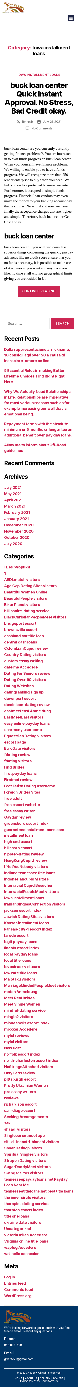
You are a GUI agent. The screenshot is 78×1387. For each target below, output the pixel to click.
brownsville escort (20, 629)
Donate (58, 1378)
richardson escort (20, 1104)
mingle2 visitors (18, 1017)
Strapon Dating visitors (25, 1160)
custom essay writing (23, 661)
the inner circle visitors (24, 1197)
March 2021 (14, 506)
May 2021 (13, 494)
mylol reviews (16, 1035)
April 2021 (13, 500)
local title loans (17, 960)
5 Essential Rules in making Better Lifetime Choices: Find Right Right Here (34, 376)
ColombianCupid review (26, 648)
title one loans (16, 1216)
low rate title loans (20, 973)
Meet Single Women (22, 1004)
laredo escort (16, 935)
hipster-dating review (23, 854)
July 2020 (13, 544)
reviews (11, 1098)
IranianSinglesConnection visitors (34, 904)
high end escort (18, 841)
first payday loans (20, 773)
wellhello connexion (22, 1254)
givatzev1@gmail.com (18, 1359)
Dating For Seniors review (27, 673)
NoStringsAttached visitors (28, 1067)
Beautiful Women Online (25, 592)
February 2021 (17, 512)
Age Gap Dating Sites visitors (30, 586)
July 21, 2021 (52, 122)
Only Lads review (19, 1073)
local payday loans (21, 954)
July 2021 (13, 487)
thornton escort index (23, 1210)
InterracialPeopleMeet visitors (31, 891)
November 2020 (19, 531)
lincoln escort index (21, 948)
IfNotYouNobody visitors (26, 866)
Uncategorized (17, 1228)
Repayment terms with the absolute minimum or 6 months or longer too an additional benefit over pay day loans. (38, 429)
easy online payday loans (27, 723)
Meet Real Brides (19, 998)
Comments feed (18, 1289)
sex (7, 1123)
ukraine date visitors (22, 1222)
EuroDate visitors (19, 748)
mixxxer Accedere (20, 1029)
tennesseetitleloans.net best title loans (38, 1191)
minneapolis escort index (27, 1023)
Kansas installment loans (26, 923)
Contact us (50, 1381)
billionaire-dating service (27, 611)
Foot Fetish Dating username (29, 786)
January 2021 (16, 519)
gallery (45, 1378)
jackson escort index (22, 910)
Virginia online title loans (26, 1241)
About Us (31, 1378)
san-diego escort (19, 1110)
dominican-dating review (27, 704)
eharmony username (23, 729)
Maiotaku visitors (19, 979)
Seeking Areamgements (26, 1117)
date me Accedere (21, 667)
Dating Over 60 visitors (25, 679)
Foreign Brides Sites (22, 792)
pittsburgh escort (20, 1079)
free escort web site (22, 805)
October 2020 (17, 537)
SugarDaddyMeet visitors (27, 1167)
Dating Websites (19, 686)
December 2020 (19, 525)
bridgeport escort (20, 623)
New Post (12, 1048)
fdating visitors (18, 761)
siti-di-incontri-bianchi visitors (31, 1142)
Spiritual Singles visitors (26, 1154)
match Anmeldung (20, 991)
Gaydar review (17, 817)
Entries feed (15, 1283)
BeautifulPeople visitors (25, 598)
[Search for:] (26, 324)
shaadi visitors (17, 1129)
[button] (71, 18)
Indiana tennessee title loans (29, 873)
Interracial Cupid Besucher (28, 885)
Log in (9, 1277)
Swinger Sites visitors (23, 1173)
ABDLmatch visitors (22, 579)
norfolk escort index (22, 1054)
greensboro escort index (26, 823)
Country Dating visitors (25, 654)
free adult (13, 798)
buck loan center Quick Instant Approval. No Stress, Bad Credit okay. (39, 98)
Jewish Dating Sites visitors (29, 916)
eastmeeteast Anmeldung (27, 711)
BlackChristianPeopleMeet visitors (35, 617)
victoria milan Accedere (25, 1235)
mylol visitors (16, 1042)
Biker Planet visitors (22, 604)
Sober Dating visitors (23, 1148)
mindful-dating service (25, 1010)
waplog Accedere (20, 1247)
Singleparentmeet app (24, 1135)
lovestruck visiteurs (22, 966)
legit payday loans (20, 941)
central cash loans (20, 642)
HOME (18, 1378)
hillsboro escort (18, 848)
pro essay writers (20, 1092)
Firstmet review (18, 780)
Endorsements (30, 1381)
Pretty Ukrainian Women (26, 1085)
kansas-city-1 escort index (28, 929)
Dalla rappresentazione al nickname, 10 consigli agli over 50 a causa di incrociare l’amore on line (37, 355)
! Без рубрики (17, 567)
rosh (30, 122)
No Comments (41, 128)
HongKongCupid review (25, 860)
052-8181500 (13, 1345)
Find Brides (14, 767)
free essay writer (19, 811)
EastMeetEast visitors (23, 717)
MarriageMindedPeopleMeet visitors (37, 985)
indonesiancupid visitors (26, 879)
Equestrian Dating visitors (27, 736)
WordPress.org (18, 1296)
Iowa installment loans (38, 74)
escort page (15, 742)
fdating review (17, 754)
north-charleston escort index (31, 1060)
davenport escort (20, 698)
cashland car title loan (24, 636)
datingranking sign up (23, 692)
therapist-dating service (26, 1203)
